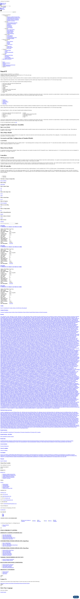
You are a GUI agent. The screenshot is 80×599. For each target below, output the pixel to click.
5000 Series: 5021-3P (17, 342)
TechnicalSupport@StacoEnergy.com (9, 503)
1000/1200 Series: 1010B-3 (39, 318)
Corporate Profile (8, 50)
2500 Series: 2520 (39, 335)
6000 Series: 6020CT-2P (68, 363)
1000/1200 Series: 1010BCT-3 (70, 318)
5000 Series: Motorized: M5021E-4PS (30, 359)
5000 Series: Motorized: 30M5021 (64, 350)
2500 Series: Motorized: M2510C (54, 336)
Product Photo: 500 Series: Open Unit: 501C (27, 421)
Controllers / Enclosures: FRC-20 (60, 402)
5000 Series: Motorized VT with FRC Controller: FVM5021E (58, 344)
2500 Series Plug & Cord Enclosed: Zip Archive (56, 334)
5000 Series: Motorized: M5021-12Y (54, 355)
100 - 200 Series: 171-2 (12, 316)
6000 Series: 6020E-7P (8, 365)
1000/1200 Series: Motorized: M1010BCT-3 (38, 322)
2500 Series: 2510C (8, 335)
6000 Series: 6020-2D (70, 361)
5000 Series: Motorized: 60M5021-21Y (60, 351)
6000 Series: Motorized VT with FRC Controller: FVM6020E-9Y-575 (41, 367)
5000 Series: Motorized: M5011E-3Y (41, 354)
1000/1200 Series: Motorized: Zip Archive (8, 326)
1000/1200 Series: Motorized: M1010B (45, 321)
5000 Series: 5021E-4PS (10, 344)
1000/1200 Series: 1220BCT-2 (11, 321)
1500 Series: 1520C (32, 329)
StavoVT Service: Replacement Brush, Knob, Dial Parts (61, 441)
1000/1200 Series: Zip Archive (33, 321)
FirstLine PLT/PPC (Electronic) (8, 564)
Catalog (1, 305)
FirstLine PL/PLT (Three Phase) (8, 550)
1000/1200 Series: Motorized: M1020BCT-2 (33, 323)
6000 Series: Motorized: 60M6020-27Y (57, 389)
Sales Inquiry (2, 583)
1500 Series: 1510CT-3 (5, 329)
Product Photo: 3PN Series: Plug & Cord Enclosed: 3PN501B (65, 420)
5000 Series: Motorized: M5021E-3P (70, 358)
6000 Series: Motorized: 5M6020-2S (27, 388)
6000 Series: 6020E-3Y (26, 364)
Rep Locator (9, 48)
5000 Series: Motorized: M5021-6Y (35, 357)
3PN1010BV (11, 266)
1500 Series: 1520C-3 (47, 329)
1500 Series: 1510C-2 (59, 328)
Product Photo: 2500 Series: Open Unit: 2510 (30, 416)
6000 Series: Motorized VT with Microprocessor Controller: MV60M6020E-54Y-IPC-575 (41, 375)
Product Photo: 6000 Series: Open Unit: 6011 (65, 422)
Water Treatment (10, 27)
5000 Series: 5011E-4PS (51, 341)
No (1, 210)
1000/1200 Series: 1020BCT (39, 319)
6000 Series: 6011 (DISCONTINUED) (26, 360)
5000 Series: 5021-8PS (55, 342)
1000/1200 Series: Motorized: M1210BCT (29, 324)
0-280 (1, 195)
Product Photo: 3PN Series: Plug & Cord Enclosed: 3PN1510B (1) (41, 418)
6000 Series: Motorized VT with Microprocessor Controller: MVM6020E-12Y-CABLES (54, 377)
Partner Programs (14, 583)
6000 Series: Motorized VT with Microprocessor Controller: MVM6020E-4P (24, 382)
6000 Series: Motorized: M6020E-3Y (15, 400)
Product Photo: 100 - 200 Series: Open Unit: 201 (22, 412)
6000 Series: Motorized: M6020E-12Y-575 (54, 399)
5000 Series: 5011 (6, 340)
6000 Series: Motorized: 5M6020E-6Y (39, 388)
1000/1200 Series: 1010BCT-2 (59, 318)
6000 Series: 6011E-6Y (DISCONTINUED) (37, 361)
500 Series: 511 (10, 339)
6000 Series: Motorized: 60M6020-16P (67, 388)
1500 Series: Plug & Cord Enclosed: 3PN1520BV (13, 334)
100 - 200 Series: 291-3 (61, 317)
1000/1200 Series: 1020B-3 (29, 319)
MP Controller (2, 436)
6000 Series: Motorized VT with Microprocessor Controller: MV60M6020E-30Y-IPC (57, 374)
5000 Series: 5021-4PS (40, 342)
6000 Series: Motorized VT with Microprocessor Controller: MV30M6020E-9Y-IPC (22, 368)
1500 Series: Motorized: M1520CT (29, 332)
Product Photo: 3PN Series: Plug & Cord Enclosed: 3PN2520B (43, 420)
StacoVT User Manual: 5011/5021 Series (21, 455)
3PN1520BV (11, 246)
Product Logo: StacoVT (10, 412)
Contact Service (9, 44)
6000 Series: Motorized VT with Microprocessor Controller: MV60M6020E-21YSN (44, 373)
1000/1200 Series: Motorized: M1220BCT (39, 325)
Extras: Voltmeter (3, 180)
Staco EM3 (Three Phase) (7, 553)
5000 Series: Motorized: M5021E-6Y (56, 359)
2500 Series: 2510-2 (73, 334)
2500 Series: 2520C (59, 335)
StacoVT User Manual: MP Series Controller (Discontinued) (11, 456)
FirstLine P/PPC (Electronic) (7, 565)
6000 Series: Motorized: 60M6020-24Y (44, 389)
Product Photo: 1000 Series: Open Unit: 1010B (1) (50, 413)
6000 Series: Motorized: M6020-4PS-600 (59, 396)
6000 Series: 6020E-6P (60, 364)
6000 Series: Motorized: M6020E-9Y (9, 402)
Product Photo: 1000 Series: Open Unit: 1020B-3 (39, 414)
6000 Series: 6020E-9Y (40, 365)
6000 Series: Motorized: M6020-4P (33, 396)
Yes (1, 206)
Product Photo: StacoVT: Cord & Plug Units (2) (16, 426)
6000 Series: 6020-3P (14, 362)
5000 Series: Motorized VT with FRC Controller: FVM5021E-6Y (47, 345)
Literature (4, 102)
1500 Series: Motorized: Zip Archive (67, 332)
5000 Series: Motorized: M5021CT (72, 357)
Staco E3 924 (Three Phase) (7, 536)
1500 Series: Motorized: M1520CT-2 (42, 332)
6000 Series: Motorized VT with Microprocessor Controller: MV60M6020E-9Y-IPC (22, 376)
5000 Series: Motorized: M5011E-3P (28, 354)
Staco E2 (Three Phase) (7, 551)
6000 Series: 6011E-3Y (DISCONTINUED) (22, 361)
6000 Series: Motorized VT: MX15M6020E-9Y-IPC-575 (65, 387)
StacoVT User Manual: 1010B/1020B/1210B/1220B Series (10, 454)
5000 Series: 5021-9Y (63, 342)
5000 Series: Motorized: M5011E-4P (67, 354)
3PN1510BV (11, 286)
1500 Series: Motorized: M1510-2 (13, 331)
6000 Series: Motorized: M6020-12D (51, 394)
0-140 (1, 193)
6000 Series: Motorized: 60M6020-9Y (8, 390)
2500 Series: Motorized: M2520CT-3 (11, 338)
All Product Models (6, 486)
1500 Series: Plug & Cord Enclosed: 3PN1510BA (21, 333)
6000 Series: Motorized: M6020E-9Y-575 (23, 402)
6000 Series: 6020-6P (59, 362)
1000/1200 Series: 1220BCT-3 (22, 321)
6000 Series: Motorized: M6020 (14, 394)
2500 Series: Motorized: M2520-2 (38, 337)
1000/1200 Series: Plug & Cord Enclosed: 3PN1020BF (22, 327)
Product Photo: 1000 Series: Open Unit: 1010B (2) (67, 413)
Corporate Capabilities (4, 312)
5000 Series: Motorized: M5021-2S (26, 356)
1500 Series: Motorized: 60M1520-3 (66, 330)
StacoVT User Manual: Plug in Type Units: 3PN (58, 456)
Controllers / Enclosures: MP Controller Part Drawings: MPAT (47, 403)
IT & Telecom (9, 26)
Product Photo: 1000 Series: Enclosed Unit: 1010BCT (32, 413)
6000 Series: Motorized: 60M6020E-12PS (22, 390)
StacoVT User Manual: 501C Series (34, 455)
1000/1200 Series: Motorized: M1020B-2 (67, 322)
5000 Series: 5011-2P (20, 340)
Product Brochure (3, 430)
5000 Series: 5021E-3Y (65, 343)
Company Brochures (4, 310)
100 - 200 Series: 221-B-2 (59, 316)
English (1, 592)
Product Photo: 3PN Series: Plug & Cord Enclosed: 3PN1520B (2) (32, 419)
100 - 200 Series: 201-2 (35, 316)
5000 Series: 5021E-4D (73, 343)
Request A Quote (5, 487)
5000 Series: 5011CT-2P (18, 341)
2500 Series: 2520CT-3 (10, 336)
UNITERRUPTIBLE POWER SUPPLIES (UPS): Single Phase (14, 540)
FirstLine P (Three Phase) (7, 555)
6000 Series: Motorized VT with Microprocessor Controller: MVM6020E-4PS (50, 382)
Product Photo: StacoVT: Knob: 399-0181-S (64, 426)
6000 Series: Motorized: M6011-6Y (17, 393)
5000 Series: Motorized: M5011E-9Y (28, 355)
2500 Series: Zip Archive (67, 338)
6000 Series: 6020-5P (52, 362)
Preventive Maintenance (4, 446)
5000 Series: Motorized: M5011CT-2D (41, 353)
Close (2, 575)
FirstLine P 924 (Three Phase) (8, 538)
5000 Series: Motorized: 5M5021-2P (9, 351)
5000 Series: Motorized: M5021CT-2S (31, 358)
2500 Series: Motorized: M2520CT (62, 337)
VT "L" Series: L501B (46, 407)
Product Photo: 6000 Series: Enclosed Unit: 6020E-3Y (29, 422)
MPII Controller (3, 432)
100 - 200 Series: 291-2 (53, 317)
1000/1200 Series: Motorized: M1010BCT (8, 322)
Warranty (8, 42)
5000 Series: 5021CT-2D (31, 343)
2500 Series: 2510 (67, 334)
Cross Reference (10, 36)
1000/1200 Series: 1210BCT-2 (30, 320)
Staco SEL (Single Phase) (7, 534)
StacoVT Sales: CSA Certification (19, 441)
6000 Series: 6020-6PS (67, 362)
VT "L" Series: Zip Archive (54, 407)
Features (4, 99)
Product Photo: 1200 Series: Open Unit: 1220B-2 (11, 415)
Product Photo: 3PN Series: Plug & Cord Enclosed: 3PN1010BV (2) (50, 417)
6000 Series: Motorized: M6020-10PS (38, 394)
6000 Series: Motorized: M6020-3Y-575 (20, 396)
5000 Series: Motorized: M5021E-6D (43, 359)
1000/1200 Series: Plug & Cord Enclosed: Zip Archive (19, 328)
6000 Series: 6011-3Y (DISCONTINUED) (55, 360)
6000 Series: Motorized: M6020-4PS (46, 396)
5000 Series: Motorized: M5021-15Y (66, 355)
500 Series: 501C (23, 339)
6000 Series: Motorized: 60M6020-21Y (30, 389)
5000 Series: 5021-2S (9, 342)
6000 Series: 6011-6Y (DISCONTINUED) (70, 360)
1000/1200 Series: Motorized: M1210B (62, 323)
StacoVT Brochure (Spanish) (23, 432)
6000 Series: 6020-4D (29, 362)
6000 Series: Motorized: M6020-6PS (7, 397)
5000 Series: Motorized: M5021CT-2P (18, 358)
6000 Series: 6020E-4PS (44, 364)
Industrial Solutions (10, 31)
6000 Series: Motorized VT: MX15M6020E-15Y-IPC (46, 387)
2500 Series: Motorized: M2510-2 (31, 336)
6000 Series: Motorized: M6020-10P (26, 394)
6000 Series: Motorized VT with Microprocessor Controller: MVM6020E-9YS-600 (43, 386)
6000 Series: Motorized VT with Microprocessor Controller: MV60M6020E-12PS (51, 368)
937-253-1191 (5, 494)
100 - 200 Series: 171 (4, 316)
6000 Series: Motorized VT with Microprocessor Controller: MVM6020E (49, 376)
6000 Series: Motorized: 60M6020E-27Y (13, 392)
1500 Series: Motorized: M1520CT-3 (54, 332)
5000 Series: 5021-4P (32, 342)
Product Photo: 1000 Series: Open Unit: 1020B (22, 414)
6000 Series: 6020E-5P (53, 364)
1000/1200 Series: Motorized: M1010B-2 (59, 321)
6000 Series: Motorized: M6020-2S (61, 395)
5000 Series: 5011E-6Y (60, 341)
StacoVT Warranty (3, 460)
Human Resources (20, 583)
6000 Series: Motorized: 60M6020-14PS (53, 388)
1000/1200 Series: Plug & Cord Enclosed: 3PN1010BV (62, 326)
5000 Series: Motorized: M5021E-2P (58, 358)
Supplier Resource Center (9, 58)
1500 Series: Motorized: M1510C (36, 331)
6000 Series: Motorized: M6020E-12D (27, 399)
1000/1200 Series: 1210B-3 (10, 320)
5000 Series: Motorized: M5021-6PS (23, 357)
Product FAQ (9, 46)
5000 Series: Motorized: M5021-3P (39, 356)
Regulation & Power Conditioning (13, 19)
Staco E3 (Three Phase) (7, 552)
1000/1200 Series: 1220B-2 (60, 320)
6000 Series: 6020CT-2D (59, 363)
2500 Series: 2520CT (73, 335)
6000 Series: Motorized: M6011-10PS (57, 392)
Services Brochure (3, 443)
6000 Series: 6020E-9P (32, 365)
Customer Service (8, 583)
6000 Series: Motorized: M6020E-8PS (55, 401)
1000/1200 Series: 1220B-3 (69, 320)
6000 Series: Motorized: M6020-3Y (7, 396)
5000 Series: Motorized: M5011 (21, 352)
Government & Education (11, 23)
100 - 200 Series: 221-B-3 (68, 316)
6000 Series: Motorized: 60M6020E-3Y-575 (43, 392)
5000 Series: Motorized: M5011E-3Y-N (54, 354)
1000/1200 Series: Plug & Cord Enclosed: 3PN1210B (60, 327)
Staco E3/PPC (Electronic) (7, 566)
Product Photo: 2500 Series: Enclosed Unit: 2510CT (14, 416)
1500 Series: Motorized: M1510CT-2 (60, 331)
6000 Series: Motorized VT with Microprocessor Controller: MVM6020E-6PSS (56, 383)
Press (6, 53)
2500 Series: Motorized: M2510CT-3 (15, 337)
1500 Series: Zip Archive (43, 334)
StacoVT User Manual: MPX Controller (43, 456)
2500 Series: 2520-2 (45, 335)
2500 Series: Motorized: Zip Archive (23, 338)
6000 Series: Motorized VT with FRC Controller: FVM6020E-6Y (24, 366)
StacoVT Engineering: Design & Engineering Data (28, 440)
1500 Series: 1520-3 (25, 329)
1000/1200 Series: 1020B (11, 319)
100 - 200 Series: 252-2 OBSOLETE (22, 317)
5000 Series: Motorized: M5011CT (29, 353)
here (16, 122)
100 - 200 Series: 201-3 (43, 316)
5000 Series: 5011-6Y (50, 340)
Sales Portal (7, 56)
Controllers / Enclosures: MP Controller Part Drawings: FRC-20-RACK (24, 403)
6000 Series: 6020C (20, 363)
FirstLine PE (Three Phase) (7, 554)
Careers (6, 51)
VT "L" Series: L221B (38, 407)
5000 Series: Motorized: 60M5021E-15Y (9, 352)
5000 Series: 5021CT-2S (49, 343)
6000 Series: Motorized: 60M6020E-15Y (51, 390)
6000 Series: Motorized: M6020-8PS (61, 397)
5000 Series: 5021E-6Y (35, 344)
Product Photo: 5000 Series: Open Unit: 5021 (12, 422)
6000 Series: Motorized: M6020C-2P (10, 398)
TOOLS (1, 482)
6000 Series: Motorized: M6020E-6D (66, 400)
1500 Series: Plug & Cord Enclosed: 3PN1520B (55, 333)
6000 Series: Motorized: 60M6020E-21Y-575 (48, 391)
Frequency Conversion (11, 20)
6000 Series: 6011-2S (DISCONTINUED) (40, 360)
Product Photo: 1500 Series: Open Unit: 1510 (27, 415)
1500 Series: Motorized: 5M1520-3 (54, 330)
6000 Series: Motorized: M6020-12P (64, 394)
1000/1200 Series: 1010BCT (49, 318)
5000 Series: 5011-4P (42, 340)
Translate (4, 7)
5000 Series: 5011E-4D (43, 341)
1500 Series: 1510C (52, 328)
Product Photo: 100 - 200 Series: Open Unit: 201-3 (40, 412)
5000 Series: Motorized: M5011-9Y (17, 353)
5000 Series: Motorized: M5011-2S (57, 352)
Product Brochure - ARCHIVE (6, 434)
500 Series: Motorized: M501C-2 (42, 339)
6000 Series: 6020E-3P (18, 364)
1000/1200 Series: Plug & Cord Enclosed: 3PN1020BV (41, 327)
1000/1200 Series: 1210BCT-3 (41, 320)
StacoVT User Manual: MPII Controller (29, 456)
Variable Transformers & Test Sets (13, 18)
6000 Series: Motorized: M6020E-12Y (40, 399)
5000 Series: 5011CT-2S (27, 341)
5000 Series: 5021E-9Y (43, 344)
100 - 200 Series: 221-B (51, 316)
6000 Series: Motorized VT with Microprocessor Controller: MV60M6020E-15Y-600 (23, 371)
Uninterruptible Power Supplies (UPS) (13, 17)
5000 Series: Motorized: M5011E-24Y (15, 354)
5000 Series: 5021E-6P (19, 344)
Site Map (4, 525)
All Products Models (10, 38)
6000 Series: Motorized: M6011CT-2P (29, 393)
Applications (5, 100)
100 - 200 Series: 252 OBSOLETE (10, 317)
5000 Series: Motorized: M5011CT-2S (68, 353)
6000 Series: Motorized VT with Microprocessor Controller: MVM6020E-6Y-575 (33, 384)
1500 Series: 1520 (12, 329)
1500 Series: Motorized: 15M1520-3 (29, 330)
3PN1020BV (11, 226)
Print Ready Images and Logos (6, 410)
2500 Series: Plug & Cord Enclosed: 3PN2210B (38, 338)
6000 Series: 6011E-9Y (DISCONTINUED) (53, 361)
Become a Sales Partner (9, 55)
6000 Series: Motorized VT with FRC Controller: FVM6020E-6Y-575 (48, 366)
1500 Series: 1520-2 (18, 329)
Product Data (2, 438)
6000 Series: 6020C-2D (28, 363)
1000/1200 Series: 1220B (50, 320)
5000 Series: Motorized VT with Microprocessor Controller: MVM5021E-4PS (57, 349)
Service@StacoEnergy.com (8, 499)
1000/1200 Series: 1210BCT (20, 320)
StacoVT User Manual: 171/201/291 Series (42, 454)
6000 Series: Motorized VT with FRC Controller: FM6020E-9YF (55, 365)
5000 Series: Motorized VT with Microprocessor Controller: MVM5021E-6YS (32, 350)
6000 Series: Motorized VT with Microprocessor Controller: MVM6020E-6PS (29, 383)
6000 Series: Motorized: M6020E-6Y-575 (42, 401)
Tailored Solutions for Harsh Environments (39, 312)
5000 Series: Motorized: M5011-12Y (33, 352)
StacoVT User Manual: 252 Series (8, 455)
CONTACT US (3, 492)
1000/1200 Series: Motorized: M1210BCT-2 (44, 324)
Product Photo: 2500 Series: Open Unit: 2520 (62, 416)
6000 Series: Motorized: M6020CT (22, 398)
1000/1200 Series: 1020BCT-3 (60, 319)
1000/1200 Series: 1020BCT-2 (49, 319)
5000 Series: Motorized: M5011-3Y (69, 352)
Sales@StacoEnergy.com (6, 496)
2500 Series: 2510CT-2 (24, 335)
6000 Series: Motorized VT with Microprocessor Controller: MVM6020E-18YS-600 (62, 378)
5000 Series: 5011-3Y (35, 340)
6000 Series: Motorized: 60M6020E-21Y (33, 391)
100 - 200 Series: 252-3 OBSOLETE (35, 317)
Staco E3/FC (5, 573)
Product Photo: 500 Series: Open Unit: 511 (42, 421)
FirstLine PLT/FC (6, 571)
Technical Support (26, 583)
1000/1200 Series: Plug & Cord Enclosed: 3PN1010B (24, 326)
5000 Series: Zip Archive (15, 360)
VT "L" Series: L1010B (9, 407)
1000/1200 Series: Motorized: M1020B (53, 322)
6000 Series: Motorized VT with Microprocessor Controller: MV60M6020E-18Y (35, 372)
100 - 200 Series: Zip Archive (11, 318)
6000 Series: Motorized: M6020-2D (37, 395)
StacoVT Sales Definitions (8, 441)
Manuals (8, 43)
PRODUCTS (2, 472)
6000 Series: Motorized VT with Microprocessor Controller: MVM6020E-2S (42, 380)
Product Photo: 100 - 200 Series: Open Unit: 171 (14, 413)
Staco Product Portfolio (17, 312)
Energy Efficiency (10, 30)
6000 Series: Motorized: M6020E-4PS (40, 400)
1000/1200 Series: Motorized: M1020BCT (18, 323)
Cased (1, 217)
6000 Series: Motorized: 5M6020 (15, 388)
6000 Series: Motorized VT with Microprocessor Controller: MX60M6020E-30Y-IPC (22, 387)
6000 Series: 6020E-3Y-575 (35, 364)
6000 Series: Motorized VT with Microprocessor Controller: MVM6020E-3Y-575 (47, 381)
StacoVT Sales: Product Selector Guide (45, 441)
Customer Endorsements (9, 52)
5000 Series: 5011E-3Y (35, 341)
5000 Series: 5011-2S (28, 340)
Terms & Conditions (4, 448)
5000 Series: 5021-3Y (24, 342)
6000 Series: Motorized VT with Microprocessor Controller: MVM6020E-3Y (19, 381)
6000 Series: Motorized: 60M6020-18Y (17, 389)
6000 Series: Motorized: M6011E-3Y (69, 393)
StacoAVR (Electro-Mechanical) (8, 567)
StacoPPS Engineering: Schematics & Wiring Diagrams (9, 440)
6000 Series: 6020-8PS (5, 363)
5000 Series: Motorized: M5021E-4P (17, 359)
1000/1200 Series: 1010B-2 (30, 318)
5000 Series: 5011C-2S (65, 340)
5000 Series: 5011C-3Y (73, 340)
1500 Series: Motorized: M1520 (6, 332)
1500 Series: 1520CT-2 (62, 329)
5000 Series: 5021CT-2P (40, 343)
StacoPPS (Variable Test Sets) (8, 560)
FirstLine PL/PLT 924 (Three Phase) (9, 537)
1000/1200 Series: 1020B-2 (20, 319)
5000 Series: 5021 (67, 341)
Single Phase (2, 184)
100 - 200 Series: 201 (27, 316)
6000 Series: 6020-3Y (22, 362)
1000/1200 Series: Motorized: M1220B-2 (11, 325)
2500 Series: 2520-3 (52, 335)
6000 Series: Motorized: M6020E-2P (68, 399)
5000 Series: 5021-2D (74, 341)
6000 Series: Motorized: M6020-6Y (20, 397)
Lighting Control (10, 32)
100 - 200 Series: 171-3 (20, 316)
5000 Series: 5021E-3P (57, 343)
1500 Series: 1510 (32, 328)
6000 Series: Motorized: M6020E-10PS (13, 399)
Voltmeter (2, 221)
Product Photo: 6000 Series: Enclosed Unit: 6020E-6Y (47, 422)
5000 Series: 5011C (57, 340)
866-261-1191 (7, 498)
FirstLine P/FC (5, 572)
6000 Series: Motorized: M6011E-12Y (56, 393)
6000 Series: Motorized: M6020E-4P (27, 400)
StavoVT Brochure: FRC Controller (34, 432)
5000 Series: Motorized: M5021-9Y (48, 357)
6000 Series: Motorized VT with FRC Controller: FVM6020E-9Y (17, 367)
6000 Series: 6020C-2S (44, 363)
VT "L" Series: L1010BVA (17, 407)
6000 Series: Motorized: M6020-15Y (24, 395)
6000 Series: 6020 (64, 361)
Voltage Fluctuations (10, 33)
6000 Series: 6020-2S (7, 362)
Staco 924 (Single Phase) (7, 535)
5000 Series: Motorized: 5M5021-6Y (35, 351)
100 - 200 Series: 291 (45, 317)
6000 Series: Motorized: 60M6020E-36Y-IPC (28, 392)
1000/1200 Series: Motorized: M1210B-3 (15, 324)
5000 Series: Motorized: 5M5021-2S (22, 351)
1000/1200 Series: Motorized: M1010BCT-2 (23, 322)
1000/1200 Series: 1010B (21, 318)
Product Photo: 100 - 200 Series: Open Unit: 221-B (57, 412)
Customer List (10, 312)
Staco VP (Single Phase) (7, 545)
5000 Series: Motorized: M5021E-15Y (45, 358)
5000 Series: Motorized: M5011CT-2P (54, 353)
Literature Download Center (12, 37)
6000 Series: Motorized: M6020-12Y (11, 395)
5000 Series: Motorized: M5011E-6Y (15, 355)
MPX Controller (9, 432)
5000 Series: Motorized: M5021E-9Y (69, 359)
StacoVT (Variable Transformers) (8, 559)
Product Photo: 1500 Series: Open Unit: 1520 (59, 415)
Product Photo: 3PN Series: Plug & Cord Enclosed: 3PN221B (21, 420)
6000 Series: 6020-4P (37, 362)
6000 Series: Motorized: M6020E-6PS (15, 401)
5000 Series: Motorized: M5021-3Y (51, 356)
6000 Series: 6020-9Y (13, 363)
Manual (1, 214)
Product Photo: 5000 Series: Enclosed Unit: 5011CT (58, 421)
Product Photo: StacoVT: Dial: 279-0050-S (32, 426)
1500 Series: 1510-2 (38, 328)
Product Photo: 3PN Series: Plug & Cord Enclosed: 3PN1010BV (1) (27, 417)
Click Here (11, 243)
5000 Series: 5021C (70, 342)
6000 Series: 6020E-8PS (24, 365)
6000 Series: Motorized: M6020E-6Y (28, 401)
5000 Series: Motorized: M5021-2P (14, 356)
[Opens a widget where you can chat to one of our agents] (76, 597)
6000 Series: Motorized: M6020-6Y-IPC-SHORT (34, 397)
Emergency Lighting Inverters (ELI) (13, 16)
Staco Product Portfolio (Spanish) (26, 312)
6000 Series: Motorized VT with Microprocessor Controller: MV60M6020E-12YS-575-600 (62, 369)
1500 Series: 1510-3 (45, 328)
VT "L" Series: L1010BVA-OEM (28, 407)
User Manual (2, 452)
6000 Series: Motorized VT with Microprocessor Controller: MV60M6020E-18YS (16, 373)
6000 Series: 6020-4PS (45, 362)
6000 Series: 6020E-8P (16, 365)
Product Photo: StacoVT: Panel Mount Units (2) (20, 427)
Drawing (2, 314)
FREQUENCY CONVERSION (7, 569)
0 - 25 (1, 199)
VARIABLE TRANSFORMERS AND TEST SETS (11, 557)
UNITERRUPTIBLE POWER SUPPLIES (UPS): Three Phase (14, 548)
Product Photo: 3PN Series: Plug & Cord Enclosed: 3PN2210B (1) (54, 419)
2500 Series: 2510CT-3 (32, 335)
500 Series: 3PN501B (16, 339)
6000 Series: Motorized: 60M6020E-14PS (37, 390)
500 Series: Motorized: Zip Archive (66, 339)
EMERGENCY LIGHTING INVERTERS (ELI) (11, 532)
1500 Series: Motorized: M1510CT (48, 331)
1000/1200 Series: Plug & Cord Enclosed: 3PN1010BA (43, 326)
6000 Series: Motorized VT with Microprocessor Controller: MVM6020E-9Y (15, 386)
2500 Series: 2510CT (16, 335)
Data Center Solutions (11, 29)
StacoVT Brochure (15, 432)
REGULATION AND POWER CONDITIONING (11, 562)
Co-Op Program (7, 57)
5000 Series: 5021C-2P (8, 343)
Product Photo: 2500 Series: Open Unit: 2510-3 (46, 416)
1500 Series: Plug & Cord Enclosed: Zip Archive (30, 334)
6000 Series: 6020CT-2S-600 (9, 364)
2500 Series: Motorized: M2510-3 (43, 336)
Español (4, 592)
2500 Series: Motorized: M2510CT (66, 336)
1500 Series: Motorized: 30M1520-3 (41, 330)
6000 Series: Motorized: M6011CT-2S (42, 393)
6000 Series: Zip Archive (47, 402)
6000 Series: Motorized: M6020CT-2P (48, 398)
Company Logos (3, 412)
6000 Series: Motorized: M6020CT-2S (61, 398)
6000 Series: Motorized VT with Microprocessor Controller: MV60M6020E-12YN (32, 369)
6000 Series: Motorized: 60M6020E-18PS (66, 390)
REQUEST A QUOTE (7, 59)
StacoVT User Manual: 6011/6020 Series (60, 455)
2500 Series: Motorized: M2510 (19, 336)
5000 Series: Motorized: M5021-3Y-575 (64, 356)
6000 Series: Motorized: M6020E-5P (53, 400)
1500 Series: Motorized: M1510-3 (24, 331)
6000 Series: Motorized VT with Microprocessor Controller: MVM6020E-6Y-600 (61, 384)
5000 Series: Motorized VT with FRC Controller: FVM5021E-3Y (24, 345)
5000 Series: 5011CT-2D (10, 341)
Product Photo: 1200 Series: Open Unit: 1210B (56, 414)
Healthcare (9, 24)
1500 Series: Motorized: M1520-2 (17, 332)
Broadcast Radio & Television (12, 22)
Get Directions (2, 509)
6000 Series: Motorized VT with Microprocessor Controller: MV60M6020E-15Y (41, 370)
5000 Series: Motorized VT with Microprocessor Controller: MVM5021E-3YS (30, 349)
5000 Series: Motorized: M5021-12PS (41, 355)
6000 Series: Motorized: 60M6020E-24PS (63, 391)
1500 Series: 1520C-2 (39, 329)
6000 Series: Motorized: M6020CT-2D (35, 398)
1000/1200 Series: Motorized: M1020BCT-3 (48, 323)
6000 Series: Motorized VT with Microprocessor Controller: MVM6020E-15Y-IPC (33, 378)
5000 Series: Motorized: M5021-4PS (10, 357)
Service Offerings (10, 41)
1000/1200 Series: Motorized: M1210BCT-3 (60, 324)
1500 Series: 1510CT (66, 328)
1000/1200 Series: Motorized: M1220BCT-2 (54, 325)
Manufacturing (9, 25)
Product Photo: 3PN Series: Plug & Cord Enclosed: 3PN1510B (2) (64, 418)
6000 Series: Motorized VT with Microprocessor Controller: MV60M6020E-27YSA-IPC (26, 374)
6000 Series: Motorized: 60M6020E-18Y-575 (18, 391)
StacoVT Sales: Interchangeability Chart (31, 441)
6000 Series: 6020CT (51, 363)
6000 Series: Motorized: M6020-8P (49, 397)
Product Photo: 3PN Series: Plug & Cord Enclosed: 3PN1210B (19, 418)
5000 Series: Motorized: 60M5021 (47, 351)
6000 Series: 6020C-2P (36, 363)
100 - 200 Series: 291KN (69, 317)
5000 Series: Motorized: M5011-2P (45, 352)
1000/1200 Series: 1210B (69, 319)
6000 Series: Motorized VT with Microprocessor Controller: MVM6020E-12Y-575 (25, 377)
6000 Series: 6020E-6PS (68, 364)
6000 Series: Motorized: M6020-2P (49, 395)
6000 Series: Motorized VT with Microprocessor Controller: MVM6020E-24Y (39, 379)
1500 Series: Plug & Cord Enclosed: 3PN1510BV (38, 333)
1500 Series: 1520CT (54, 329)
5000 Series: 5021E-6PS (27, 344)
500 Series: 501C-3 (4, 339)
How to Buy (5, 103)
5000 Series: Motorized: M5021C (60, 357)
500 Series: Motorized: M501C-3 (54, 339)
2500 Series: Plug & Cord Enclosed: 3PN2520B (55, 338)
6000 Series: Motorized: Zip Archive (36, 402)
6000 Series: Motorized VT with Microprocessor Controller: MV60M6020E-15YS (52, 371)
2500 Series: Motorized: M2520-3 (50, 337)
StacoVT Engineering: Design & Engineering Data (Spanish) (47, 440)
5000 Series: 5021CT (23, 343)
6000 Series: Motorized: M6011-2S (70, 392)
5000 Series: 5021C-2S (16, 343)
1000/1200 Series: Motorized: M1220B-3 (25, 325)
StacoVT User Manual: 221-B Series (56, 454)
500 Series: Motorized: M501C (31, 339)
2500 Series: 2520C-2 (66, 335)
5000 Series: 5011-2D (13, 340)
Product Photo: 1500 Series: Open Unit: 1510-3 (43, 415)
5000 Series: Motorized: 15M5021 (52, 350)
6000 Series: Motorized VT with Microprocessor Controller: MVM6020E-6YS (37, 385)
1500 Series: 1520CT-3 (70, 329)
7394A (53, 402)
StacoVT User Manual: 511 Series (47, 455)
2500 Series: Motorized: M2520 (26, 337)
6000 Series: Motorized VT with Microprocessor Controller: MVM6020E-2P (15, 380)
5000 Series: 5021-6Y (47, 342)
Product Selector (10, 35)
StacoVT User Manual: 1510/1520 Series (28, 454)
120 (1, 188)
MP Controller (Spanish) (9, 436)
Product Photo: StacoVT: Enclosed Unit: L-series (47, 426)
